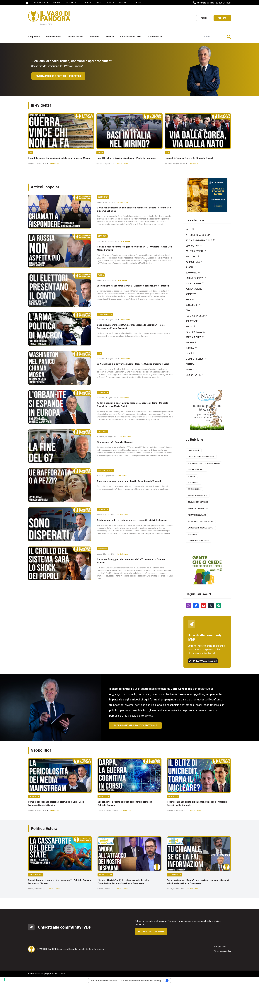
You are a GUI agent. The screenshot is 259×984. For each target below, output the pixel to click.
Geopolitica (103, 197)
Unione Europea (105, 314)
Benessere (102, 549)
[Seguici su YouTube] (203, 605)
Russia (100, 153)
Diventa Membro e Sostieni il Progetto (58, 76)
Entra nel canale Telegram (203, 661)
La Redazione (54, 163)
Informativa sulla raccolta (104, 980)
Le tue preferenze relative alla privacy (141, 980)
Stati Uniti (102, 236)
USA (30, 153)
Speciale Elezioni (105, 470)
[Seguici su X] (211, 605)
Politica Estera (35, 875)
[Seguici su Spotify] (218, 605)
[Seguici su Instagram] (188, 605)
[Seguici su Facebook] (196, 605)
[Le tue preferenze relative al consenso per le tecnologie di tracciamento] (4, 979)
